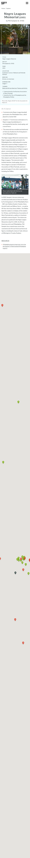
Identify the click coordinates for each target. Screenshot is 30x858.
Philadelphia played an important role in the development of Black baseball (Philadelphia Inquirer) (14, 246)
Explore (8, 8)
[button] (27, 3)
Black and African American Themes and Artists (14, 88)
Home (3, 8)
